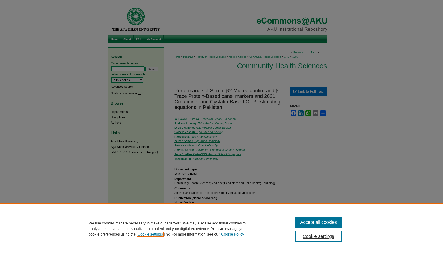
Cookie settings (150, 234)
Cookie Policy (232, 234)
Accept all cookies (318, 222)
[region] (221, 228)
